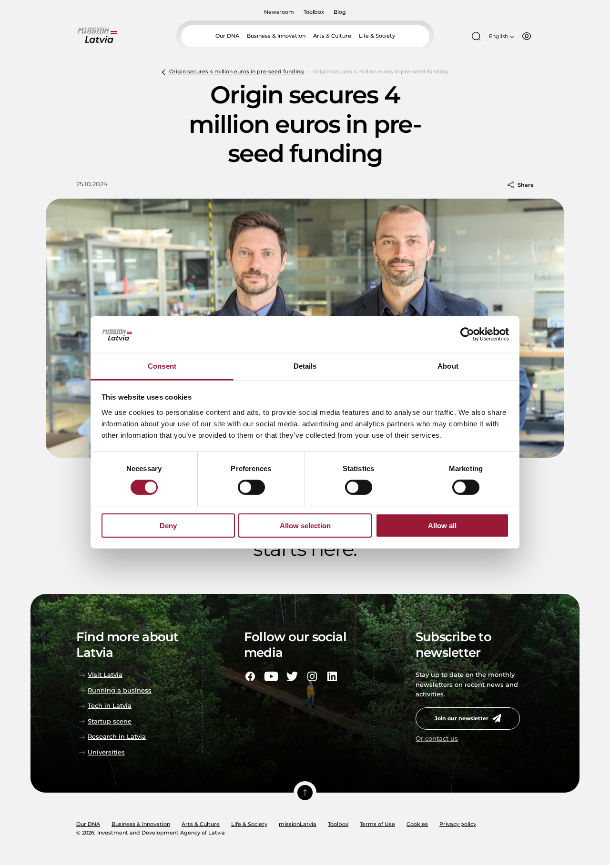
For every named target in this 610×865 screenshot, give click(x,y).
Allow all (442, 525)
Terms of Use (377, 824)
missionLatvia (297, 824)
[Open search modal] (476, 36)
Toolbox (314, 12)
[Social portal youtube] (271, 676)
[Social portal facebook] (250, 676)
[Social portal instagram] (312, 676)
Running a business (120, 690)
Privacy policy (457, 824)
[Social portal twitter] (292, 676)
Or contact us (437, 738)
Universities (106, 752)
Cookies (417, 824)
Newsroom (279, 12)
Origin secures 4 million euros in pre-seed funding (236, 71)
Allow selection (305, 525)
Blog (340, 12)
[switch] (251, 487)
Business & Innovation (276, 35)
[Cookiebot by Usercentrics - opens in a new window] (467, 334)
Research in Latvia (117, 736)
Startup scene (110, 721)
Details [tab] (305, 366)
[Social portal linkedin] (332, 676)
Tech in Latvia (110, 705)
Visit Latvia (105, 674)
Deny (168, 525)
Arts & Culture (332, 35)
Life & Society (377, 35)
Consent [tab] (162, 366)
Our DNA (227, 35)
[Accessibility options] (526, 36)
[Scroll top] (305, 792)
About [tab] (447, 366)
